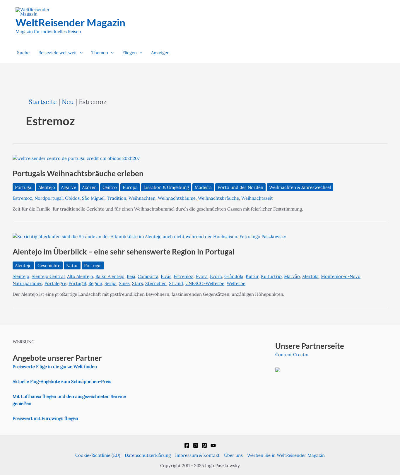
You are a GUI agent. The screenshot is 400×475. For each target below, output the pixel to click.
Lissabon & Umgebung (166, 187)
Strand (176, 283)
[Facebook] (186, 445)
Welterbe (236, 283)
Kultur (252, 276)
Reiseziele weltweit (57, 52)
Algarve (68, 187)
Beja (131, 276)
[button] (80, 52)
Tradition (116, 198)
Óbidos (72, 198)
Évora (202, 276)
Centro (109, 187)
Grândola (233, 276)
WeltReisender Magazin (70, 22)
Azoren (89, 187)
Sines (124, 283)
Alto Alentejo (80, 276)
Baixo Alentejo (109, 276)
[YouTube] (213, 445)
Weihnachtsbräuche (218, 198)
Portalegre (55, 283)
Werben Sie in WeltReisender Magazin (286, 455)
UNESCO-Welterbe (204, 283)
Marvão (292, 276)
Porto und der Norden (240, 187)
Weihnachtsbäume (177, 198)
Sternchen (156, 283)
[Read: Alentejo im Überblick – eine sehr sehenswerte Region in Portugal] (149, 236)
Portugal (24, 187)
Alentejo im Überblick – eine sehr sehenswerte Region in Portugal (124, 251)
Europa (130, 187)
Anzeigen (160, 52)
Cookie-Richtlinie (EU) (97, 455)
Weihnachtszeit (257, 198)
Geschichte (48, 265)
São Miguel (93, 198)
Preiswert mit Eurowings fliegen (45, 418)
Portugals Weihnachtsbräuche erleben (78, 173)
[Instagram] (195, 445)
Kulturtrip (271, 276)
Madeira (203, 187)
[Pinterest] (204, 445)
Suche (23, 52)
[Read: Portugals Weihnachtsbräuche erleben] (76, 158)
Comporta (148, 276)
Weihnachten (142, 198)
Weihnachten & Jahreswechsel (300, 187)
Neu (68, 102)
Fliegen (129, 52)
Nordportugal (49, 198)
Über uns (233, 455)
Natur (72, 265)
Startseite (43, 102)
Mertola (310, 276)
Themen (99, 52)
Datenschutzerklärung (148, 455)
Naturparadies (27, 283)
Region (95, 283)
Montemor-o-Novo (340, 276)
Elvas (166, 276)
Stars (137, 283)
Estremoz (22, 198)
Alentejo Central (48, 276)
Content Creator (292, 354)
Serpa (111, 283)
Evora (216, 276)
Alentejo (46, 187)
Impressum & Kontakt (197, 455)
